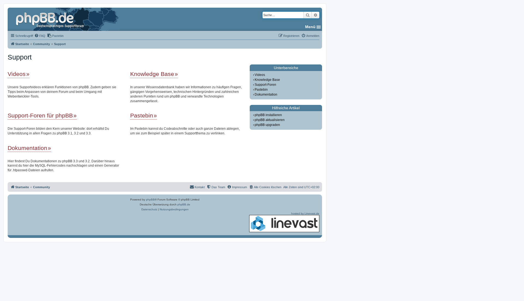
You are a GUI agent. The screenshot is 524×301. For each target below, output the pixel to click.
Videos (17, 74)
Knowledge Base (152, 74)
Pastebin (141, 115)
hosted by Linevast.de (305, 213)
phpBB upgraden (267, 125)
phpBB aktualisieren (270, 120)
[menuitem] (39, 36)
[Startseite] (50, 19)
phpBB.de (183, 204)
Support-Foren (265, 85)
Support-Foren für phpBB (40, 115)
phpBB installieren (268, 115)
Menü (310, 27)
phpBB (150, 199)
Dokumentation (27, 148)
